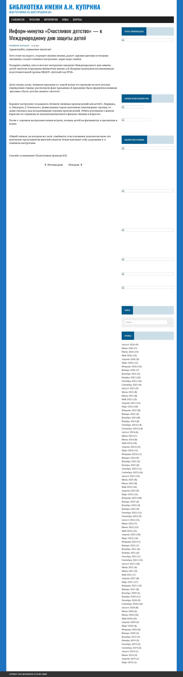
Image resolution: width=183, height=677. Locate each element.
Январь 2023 (128, 501)
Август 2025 (128, 388)
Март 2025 (127, 406)
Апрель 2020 (129, 622)
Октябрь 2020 (129, 600)
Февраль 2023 (129, 497)
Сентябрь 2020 (130, 603)
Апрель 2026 (129, 359)
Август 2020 (128, 607)
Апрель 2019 (129, 658)
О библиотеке (18, 19)
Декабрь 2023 (129, 461)
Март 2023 (127, 494)
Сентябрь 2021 (130, 560)
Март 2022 (127, 538)
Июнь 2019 (128, 655)
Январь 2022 (128, 545)
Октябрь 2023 (129, 468)
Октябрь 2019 (129, 644)
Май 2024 (127, 443)
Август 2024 (128, 432)
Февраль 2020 (129, 629)
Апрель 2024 (129, 446)
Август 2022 (128, 519)
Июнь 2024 (128, 439)
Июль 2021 (128, 567)
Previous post (55, 164)
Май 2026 (127, 355)
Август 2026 (128, 344)
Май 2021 (127, 574)
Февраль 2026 (129, 366)
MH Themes (43, 674)
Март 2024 (127, 450)
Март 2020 (127, 625)
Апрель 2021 (129, 578)
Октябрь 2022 (129, 512)
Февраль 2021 (129, 585)
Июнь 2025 (128, 395)
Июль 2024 (128, 435)
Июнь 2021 (128, 571)
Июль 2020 (128, 611)
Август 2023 (128, 476)
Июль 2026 (128, 348)
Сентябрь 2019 (130, 647)
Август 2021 (128, 563)
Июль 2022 (128, 523)
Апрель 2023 (129, 490)
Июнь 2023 (128, 483)
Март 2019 (127, 662)
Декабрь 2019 (129, 636)
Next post (73, 164)
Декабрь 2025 (129, 373)
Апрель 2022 (129, 534)
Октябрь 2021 (129, 556)
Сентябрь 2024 (130, 428)
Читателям (34, 19)
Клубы (65, 19)
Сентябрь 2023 (130, 472)
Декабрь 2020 (129, 592)
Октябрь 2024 (129, 424)
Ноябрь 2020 (129, 596)
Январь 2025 (128, 414)
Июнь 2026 (128, 351)
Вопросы (77, 19)
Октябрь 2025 (129, 381)
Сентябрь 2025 (130, 384)
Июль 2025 (128, 392)
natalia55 (24, 46)
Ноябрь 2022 (129, 508)
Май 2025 (127, 399)
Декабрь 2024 (129, 417)
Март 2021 (127, 582)
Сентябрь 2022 (130, 516)
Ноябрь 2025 (129, 377)
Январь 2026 (128, 370)
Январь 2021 (128, 589)
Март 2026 (127, 362)
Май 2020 (127, 618)
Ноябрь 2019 (129, 640)
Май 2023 (127, 486)
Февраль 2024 (129, 454)
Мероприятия (51, 19)
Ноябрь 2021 (129, 552)
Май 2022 (127, 530)
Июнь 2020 (128, 614)
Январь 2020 (128, 633)
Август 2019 (128, 651)
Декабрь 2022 (129, 505)
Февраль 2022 (129, 541)
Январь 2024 (128, 457)
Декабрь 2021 (129, 549)
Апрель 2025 (129, 403)
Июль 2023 (128, 479)
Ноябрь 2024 (129, 421)
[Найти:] (145, 322)
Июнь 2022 (128, 527)
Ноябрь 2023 (129, 465)
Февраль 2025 (129, 410)
